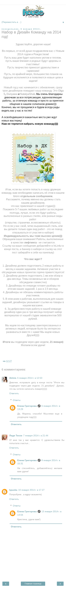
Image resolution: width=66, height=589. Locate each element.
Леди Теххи (15, 435)
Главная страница (33, 584)
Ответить (14, 393)
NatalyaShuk (27, 94)
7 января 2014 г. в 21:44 (35, 435)
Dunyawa (12, 94)
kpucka (13, 490)
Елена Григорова (27, 406)
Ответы (17, 400)
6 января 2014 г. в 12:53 (29, 378)
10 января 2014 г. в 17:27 (31, 490)
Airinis (12, 378)
